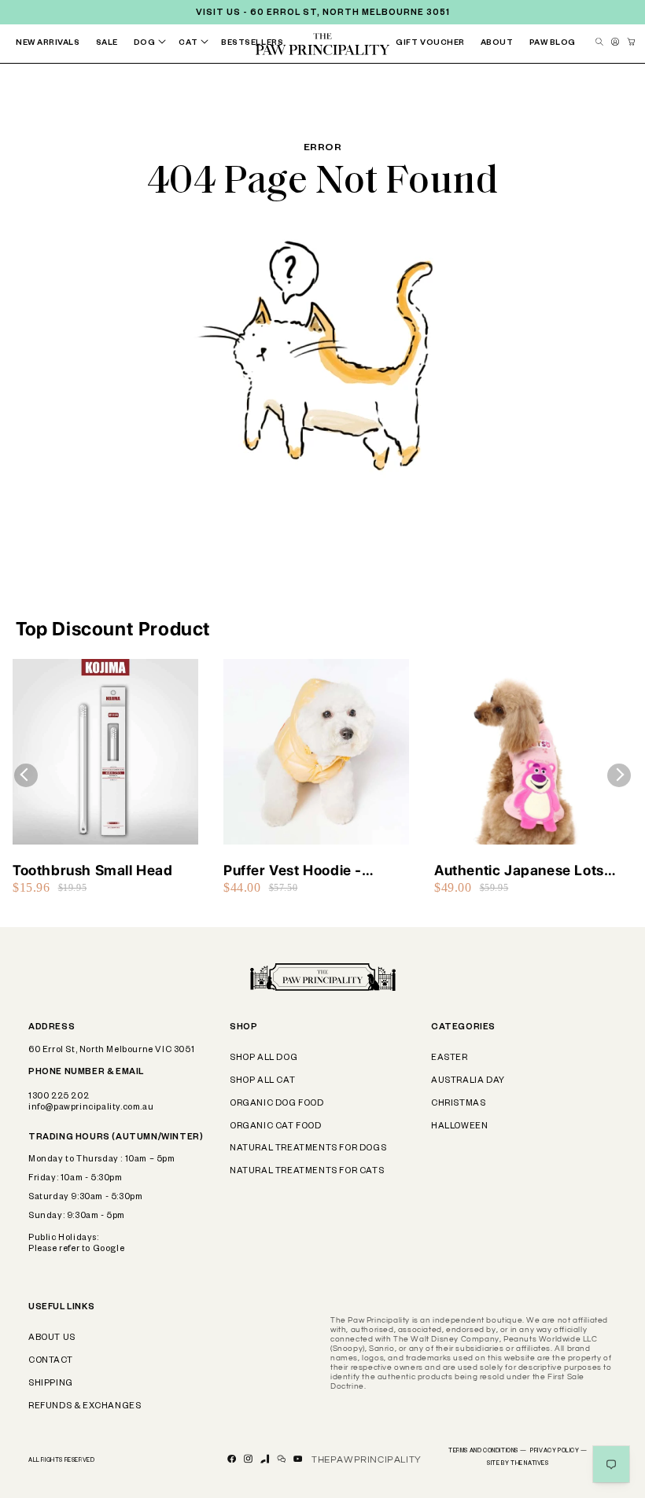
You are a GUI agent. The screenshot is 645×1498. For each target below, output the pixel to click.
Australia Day (468, 1081)
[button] (153, 44)
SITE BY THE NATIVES (517, 1464)
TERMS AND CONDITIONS (487, 1451)
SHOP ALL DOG (263, 1058)
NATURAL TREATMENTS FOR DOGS (308, 1149)
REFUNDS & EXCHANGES (84, 1407)
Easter (449, 1058)
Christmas (458, 1104)
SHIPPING (50, 1384)
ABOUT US (52, 1338)
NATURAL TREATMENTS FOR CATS (307, 1171)
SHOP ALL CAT (262, 1081)
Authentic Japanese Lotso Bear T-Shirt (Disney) (523, 871)
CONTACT (50, 1361)
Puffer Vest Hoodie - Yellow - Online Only (292, 871)
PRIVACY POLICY (559, 1451)
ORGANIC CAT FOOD (276, 1127)
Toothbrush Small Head (93, 870)
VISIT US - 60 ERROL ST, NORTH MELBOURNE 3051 (323, 13)
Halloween (459, 1127)
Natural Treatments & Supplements (306, 79)
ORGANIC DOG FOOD (277, 1104)
